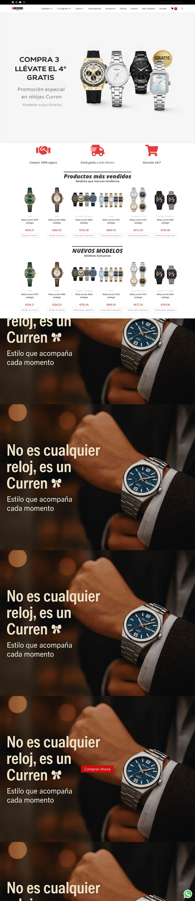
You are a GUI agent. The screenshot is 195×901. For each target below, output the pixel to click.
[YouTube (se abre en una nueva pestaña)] (20, 2)
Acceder (163, 8)
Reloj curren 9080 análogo (56, 221)
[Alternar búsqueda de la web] (182, 9)
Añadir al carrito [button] (30, 235)
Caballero (79, 216)
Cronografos (88, 216)
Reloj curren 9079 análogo (29, 221)
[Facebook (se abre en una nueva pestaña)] (13, 2)
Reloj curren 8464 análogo (84, 221)
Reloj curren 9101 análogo (138, 221)
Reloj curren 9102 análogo (111, 221)
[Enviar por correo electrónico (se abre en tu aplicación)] (24, 2)
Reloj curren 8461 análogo (165, 221)
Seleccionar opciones (84, 235)
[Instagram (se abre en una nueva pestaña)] (16, 2)
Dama (29, 216)
